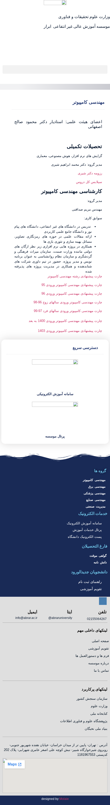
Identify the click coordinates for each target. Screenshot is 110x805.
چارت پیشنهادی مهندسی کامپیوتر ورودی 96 (71, 293)
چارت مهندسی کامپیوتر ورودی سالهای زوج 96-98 (68, 302)
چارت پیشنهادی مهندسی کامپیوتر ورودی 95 (71, 285)
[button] (55, 69)
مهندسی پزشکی (94, 493)
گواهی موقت (98, 555)
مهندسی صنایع (95, 500)
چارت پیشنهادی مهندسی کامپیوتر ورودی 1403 (70, 331)
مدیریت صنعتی (95, 506)
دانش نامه (100, 562)
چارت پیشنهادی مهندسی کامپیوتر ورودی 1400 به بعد (65, 321)
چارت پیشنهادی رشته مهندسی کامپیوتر (75, 276)
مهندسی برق (96, 486)
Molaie (64, 799)
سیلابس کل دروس (89, 182)
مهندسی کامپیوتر (94, 480)
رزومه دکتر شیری (90, 173)
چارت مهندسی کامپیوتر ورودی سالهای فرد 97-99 (68, 311)
